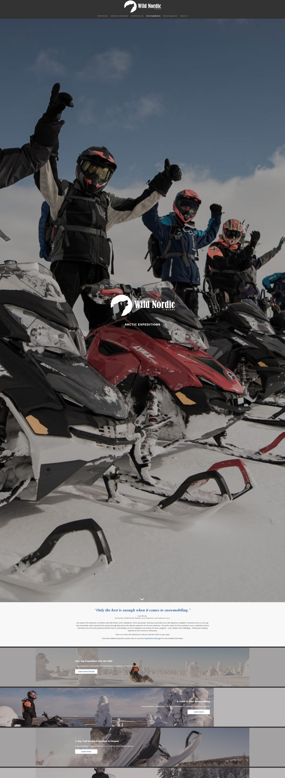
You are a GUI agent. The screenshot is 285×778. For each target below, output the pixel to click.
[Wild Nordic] (142, 6)
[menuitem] (102, 16)
